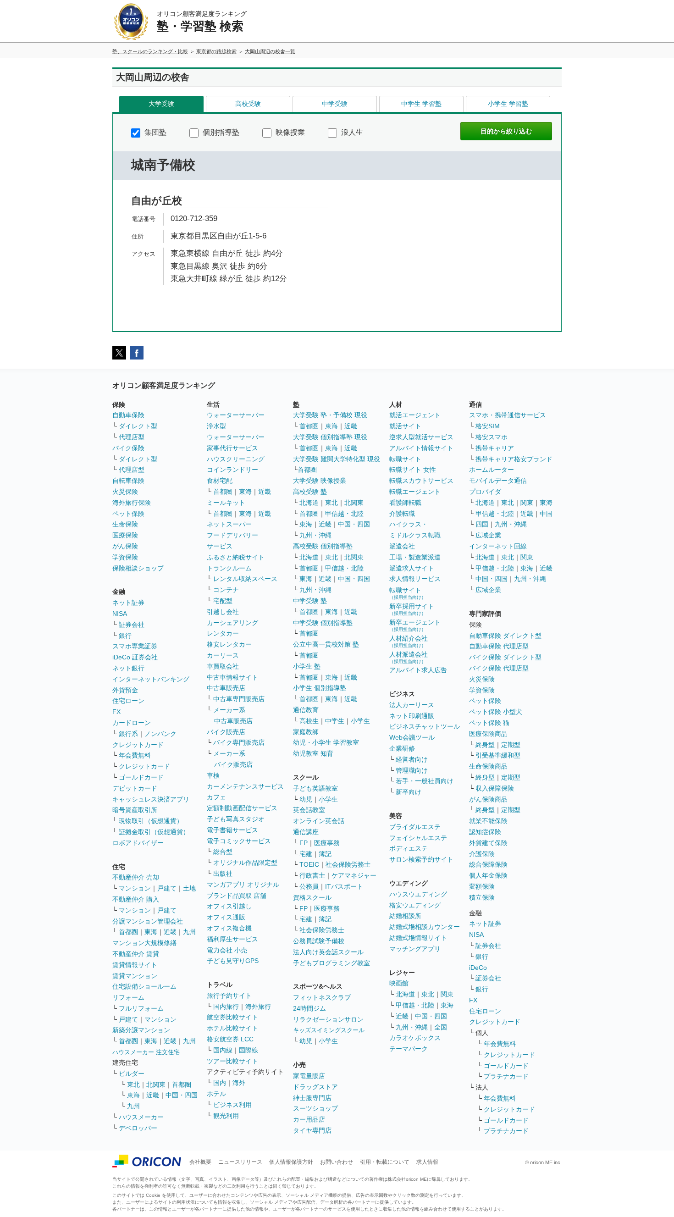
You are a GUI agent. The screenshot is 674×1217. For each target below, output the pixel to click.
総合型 (222, 851)
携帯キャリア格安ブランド (513, 459)
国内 (219, 1082)
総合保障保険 (488, 864)
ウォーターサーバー (236, 415)
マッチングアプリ (415, 948)
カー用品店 (309, 1119)
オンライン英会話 (318, 820)
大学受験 (161, 103)
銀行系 (128, 733)
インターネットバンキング (150, 679)
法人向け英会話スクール (328, 952)
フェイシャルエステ (418, 837)
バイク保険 (128, 448)
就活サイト (405, 426)
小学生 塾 (306, 666)
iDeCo (478, 967)
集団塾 (154, 132)
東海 (150, 931)
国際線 (248, 1050)
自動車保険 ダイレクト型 (505, 635)
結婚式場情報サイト (418, 937)
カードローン (131, 722)
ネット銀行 (128, 668)
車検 (213, 775)
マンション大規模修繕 (144, 942)
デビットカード (134, 788)
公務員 (309, 886)
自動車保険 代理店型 (499, 646)
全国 (440, 1027)
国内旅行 (226, 1006)
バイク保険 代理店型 (499, 668)
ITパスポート (344, 886)
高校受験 (248, 103)
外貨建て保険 (488, 842)
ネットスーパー (229, 524)
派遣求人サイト (411, 568)
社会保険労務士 (348, 864)
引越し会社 (223, 611)
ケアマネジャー (353, 875)
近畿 (170, 931)
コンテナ (226, 589)
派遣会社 (402, 546)
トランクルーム (229, 568)
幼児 (305, 799)
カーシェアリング (232, 622)
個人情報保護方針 (291, 1162)
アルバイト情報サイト (421, 448)
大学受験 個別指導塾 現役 (330, 437)
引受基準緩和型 (497, 755)
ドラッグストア (315, 1086)
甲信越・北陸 (344, 513)
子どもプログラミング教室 (331, 963)
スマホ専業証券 (134, 646)
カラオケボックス (415, 1037)
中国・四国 (182, 1095)
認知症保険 (485, 831)
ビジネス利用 (232, 1104)
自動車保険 (128, 415)
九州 (189, 931)
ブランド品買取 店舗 (236, 895)
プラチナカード (506, 1076)
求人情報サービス (415, 578)
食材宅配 (219, 480)
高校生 (309, 721)
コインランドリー (232, 469)
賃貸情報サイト (134, 964)
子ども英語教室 (315, 788)
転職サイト (405, 459)
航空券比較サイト (232, 1017)
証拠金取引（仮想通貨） (154, 831)
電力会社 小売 (227, 950)
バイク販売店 (226, 732)
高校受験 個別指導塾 (323, 546)
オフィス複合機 (229, 928)
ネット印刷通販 (411, 715)
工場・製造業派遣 (415, 557)
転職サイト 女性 (412, 469)
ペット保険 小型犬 (495, 711)
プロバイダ (485, 491)
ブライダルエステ (415, 826)
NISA (119, 613)
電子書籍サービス (232, 830)
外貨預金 (125, 690)
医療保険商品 (488, 733)
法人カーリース (411, 704)
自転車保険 (128, 480)
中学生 (334, 721)
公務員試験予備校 (318, 941)
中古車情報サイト (232, 677)
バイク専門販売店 (239, 742)
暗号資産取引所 (134, 809)
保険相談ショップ (138, 568)
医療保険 (125, 535)
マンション (135, 888)
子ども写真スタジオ (236, 819)
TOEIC (309, 864)
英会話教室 (309, 809)
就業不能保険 (488, 820)
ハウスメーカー (141, 1117)
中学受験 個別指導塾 (323, 622)
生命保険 (125, 524)
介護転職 (402, 513)
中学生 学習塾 (421, 103)
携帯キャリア (494, 448)
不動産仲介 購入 (135, 899)
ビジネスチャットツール (424, 726)
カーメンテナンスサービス (245, 786)
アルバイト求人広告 (418, 670)
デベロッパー (138, 1128)
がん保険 (125, 546)
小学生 (360, 721)
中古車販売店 (226, 687)
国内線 (222, 1050)
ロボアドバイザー (138, 842)
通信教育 (306, 710)
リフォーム (128, 997)
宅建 (305, 853)
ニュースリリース (240, 1162)
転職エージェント (415, 491)
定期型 (510, 744)
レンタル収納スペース (245, 578)
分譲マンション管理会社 (147, 921)
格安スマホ (491, 437)
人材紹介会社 (408, 641)
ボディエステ (408, 848)
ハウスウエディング (418, 894)
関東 (447, 994)
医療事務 (327, 842)
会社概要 (200, 1162)
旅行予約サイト (229, 995)
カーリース (223, 655)
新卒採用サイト (411, 609)
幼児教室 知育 (313, 753)
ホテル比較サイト (232, 1028)
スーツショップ (315, 1108)
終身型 (485, 744)
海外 (238, 1082)
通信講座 (306, 831)
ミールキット (226, 502)
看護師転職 (405, 502)
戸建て (167, 888)
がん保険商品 (488, 799)
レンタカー (223, 633)
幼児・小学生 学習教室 (326, 742)
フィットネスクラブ (322, 997)
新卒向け (408, 792)
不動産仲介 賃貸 (135, 953)
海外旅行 (258, 1006)
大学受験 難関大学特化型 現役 (336, 459)
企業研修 (402, 748)
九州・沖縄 (315, 535)
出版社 (222, 873)
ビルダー (131, 1073)
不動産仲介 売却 (135, 877)
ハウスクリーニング (236, 459)
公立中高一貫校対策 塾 (326, 644)
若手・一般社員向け (424, 781)
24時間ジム (309, 1008)
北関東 (156, 1084)
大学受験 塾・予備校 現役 (330, 415)
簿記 (325, 853)
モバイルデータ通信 (498, 480)
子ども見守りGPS (233, 960)
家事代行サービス (232, 448)
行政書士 (312, 875)
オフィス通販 (226, 917)
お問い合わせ (336, 1162)
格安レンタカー (229, 644)
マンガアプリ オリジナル (243, 884)
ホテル (216, 1093)
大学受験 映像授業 (319, 480)
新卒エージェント (415, 625)
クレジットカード (138, 744)
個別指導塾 (220, 132)
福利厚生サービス (232, 939)
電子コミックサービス (239, 841)
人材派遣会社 (408, 657)
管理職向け (412, 770)
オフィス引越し (229, 906)
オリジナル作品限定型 (245, 862)
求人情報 (427, 1162)
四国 (481, 524)
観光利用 (226, 1115)
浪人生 (351, 132)
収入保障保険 (494, 788)
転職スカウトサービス (421, 480)
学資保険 (125, 557)
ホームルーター (491, 469)
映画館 (399, 983)
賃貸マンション (134, 975)
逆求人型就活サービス (421, 437)
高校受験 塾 (310, 491)
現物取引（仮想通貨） (151, 820)
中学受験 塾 (310, 600)
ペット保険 (128, 513)
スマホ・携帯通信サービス (507, 415)
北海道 (309, 502)
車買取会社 (223, 666)
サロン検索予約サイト (421, 859)
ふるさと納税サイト (236, 557)
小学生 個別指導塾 (319, 687)
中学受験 (335, 103)
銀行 (125, 635)
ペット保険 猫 (489, 722)
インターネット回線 (498, 546)
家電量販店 (309, 1075)
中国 (546, 513)
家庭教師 (306, 732)
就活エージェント (415, 415)
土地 (189, 888)
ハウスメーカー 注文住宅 (146, 1052)
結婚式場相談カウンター (424, 926)
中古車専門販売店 (239, 699)
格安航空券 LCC (230, 1039)
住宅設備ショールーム (144, 986)
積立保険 (482, 897)
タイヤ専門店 (312, 1130)
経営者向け (412, 759)
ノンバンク (160, 733)
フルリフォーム (141, 1008)
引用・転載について (384, 1162)
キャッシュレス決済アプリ (150, 799)
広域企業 (488, 535)
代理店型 (131, 437)
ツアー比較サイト (232, 1061)
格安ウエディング (415, 905)
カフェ (216, 797)
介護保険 (482, 853)
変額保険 (482, 886)
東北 (133, 1084)
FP (303, 842)
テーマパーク (408, 1048)
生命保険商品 (488, 766)
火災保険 (125, 491)
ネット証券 (128, 602)
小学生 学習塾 (508, 103)
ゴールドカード (141, 777)
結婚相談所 (405, 915)
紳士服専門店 (312, 1097)
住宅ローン (128, 700)
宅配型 (222, 600)
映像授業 (289, 132)
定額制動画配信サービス (242, 808)
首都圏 (128, 931)
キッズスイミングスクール (329, 1030)
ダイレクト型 (138, 426)
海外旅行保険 (131, 502)
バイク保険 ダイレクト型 (505, 657)
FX (116, 711)
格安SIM (487, 426)
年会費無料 (135, 755)
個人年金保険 (488, 875)
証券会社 (131, 624)
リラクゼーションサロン (328, 1019)
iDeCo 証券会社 (135, 657)
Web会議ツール (412, 737)
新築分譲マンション (141, 1030)
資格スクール (312, 897)
